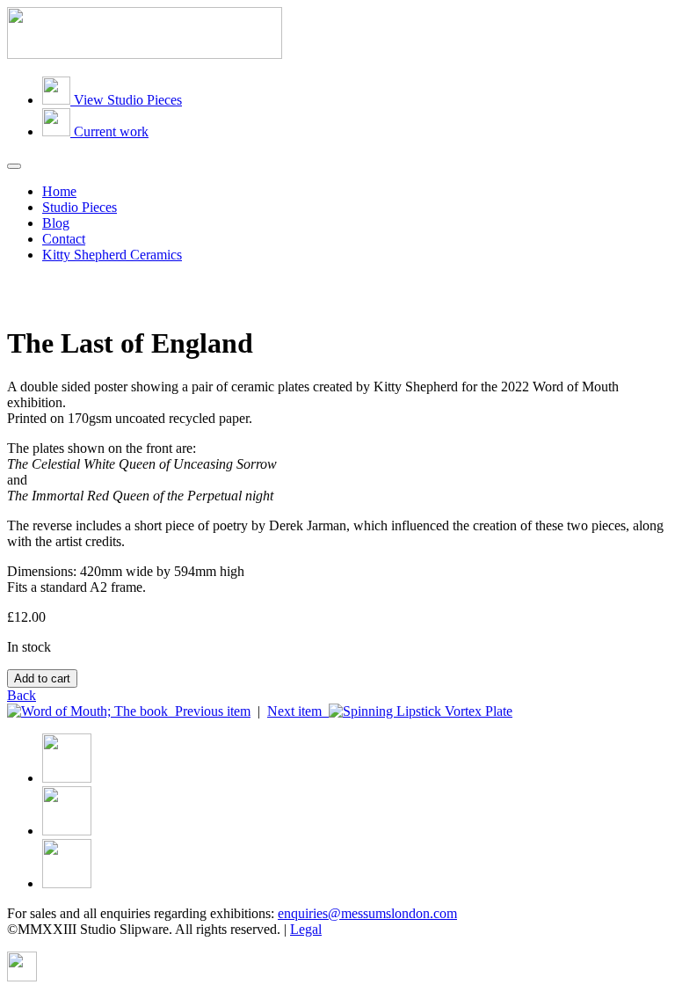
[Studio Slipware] (144, 54)
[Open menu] (14, 166)
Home (59, 191)
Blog (55, 222)
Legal (306, 929)
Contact (63, 238)
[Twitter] (66, 830)
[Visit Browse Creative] (22, 976)
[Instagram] (66, 883)
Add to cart (42, 678)
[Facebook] (66, 777)
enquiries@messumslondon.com (367, 913)
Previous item (209, 711)
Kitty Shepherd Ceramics (112, 254)
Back (21, 695)
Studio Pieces (79, 207)
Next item (298, 711)
